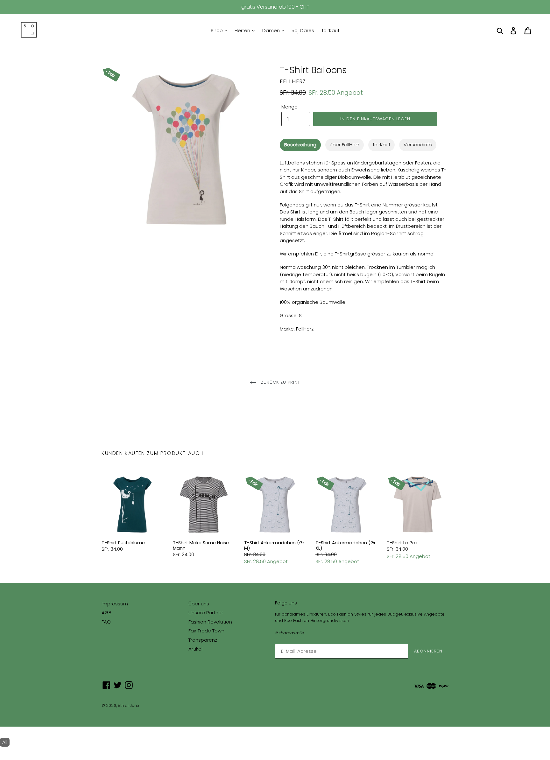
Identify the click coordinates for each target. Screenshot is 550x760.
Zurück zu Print (279, 382)
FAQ (106, 621)
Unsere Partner (205, 612)
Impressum (115, 603)
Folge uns (286, 603)
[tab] (300, 145)
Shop (217, 30)
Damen (271, 30)
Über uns (198, 603)
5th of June (128, 705)
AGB (106, 612)
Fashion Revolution (210, 621)
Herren (243, 30)
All (4, 742)
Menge (289, 106)
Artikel (195, 648)
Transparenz (202, 640)
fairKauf (330, 30)
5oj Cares (303, 30)
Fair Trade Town (206, 630)
